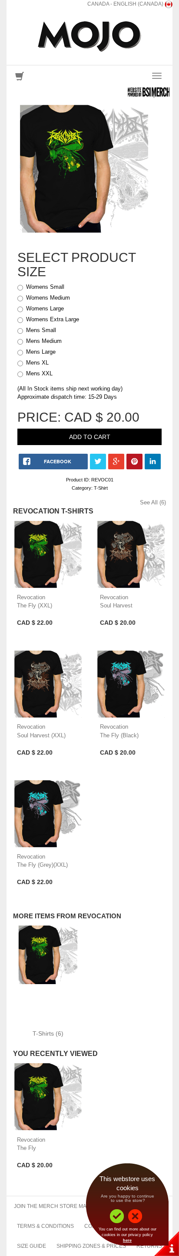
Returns (149, 1246)
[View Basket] (19, 78)
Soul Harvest (116, 605)
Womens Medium (48, 297)
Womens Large (45, 308)
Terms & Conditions (45, 1226)
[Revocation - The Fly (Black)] (131, 684)
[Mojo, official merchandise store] (89, 36)
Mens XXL (39, 373)
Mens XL (37, 362)
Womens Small (45, 287)
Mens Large (41, 352)
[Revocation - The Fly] (48, 1097)
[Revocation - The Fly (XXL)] (48, 554)
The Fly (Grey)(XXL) (42, 865)
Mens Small (41, 330)
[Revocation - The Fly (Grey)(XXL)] (48, 814)
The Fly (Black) (119, 735)
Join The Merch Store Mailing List (63, 1206)
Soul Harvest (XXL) (41, 735)
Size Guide (31, 1246)
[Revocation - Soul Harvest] (131, 554)
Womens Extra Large (52, 319)
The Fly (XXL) (34, 605)
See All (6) (153, 502)
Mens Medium (44, 341)
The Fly (26, 1148)
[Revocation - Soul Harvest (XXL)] (48, 684)
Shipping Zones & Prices (91, 1246)
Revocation (31, 597)
